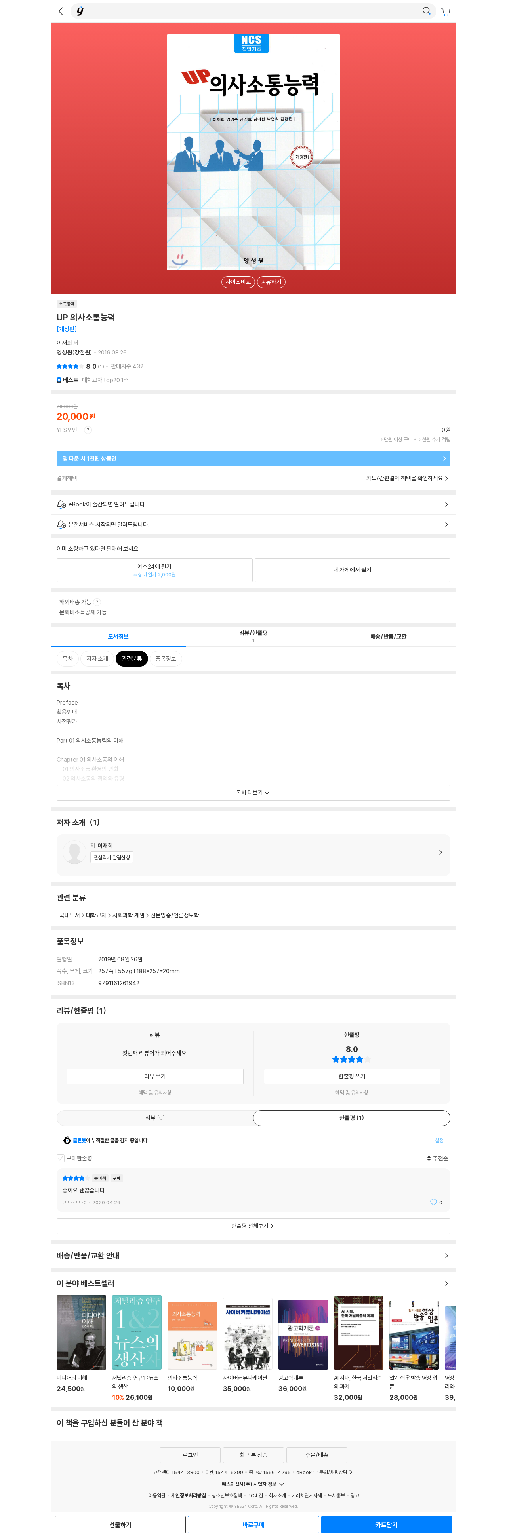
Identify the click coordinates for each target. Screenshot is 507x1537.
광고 (355, 1495)
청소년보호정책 (227, 1495)
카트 (446, 12)
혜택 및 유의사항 (155, 1092)
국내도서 (69, 915)
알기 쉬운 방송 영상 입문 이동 (414, 1351)
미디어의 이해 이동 (81, 1348)
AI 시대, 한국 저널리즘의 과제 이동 (358, 1348)
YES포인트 (69, 430)
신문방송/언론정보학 (175, 915)
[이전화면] (61, 11)
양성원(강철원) (74, 352)
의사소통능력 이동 (192, 1351)
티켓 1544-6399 (224, 1472)
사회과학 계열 (128, 915)
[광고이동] (426, 11)
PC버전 (255, 1495)
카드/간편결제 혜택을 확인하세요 (404, 478)
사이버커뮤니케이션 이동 (248, 1349)
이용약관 (157, 1495)
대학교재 (96, 915)
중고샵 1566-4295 (270, 1472)
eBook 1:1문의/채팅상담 (321, 1472)
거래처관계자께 (307, 1495)
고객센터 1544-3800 (176, 1472)
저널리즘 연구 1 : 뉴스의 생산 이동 (137, 1348)
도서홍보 (336, 1495)
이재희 (64, 343)
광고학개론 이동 (303, 1350)
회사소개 (277, 1495)
